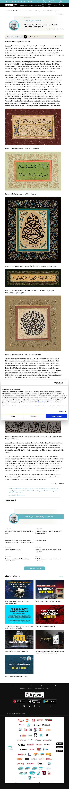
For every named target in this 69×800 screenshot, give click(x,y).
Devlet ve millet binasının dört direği (16, 687)
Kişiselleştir (33, 416)
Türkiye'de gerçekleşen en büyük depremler (49, 611)
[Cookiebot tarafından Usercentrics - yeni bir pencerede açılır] (55, 383)
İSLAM (25, 5)
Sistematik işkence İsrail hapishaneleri (17, 661)
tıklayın (23, 504)
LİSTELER (41, 5)
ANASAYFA (8, 697)
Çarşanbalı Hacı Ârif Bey (12, 559)
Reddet (13, 416)
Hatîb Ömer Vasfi (41, 550)
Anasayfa (8, 11)
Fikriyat (13, 724)
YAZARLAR (29, 5)
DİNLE (56, 5)
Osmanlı (8, 46)
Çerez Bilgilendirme (44, 401)
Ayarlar (61, 411)
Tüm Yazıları (59, 14)
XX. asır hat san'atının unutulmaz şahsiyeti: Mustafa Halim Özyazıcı (41, 11)
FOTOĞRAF (54, 697)
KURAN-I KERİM (39, 697)
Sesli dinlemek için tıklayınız (12, 37)
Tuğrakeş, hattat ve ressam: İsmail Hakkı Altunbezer (48, 560)
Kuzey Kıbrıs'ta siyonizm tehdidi (45, 636)
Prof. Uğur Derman (32, 21)
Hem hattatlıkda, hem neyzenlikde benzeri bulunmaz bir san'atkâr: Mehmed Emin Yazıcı (19, 551)
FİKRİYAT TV (45, 5)
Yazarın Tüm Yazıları (34, 578)
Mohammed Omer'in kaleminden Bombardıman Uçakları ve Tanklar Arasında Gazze (49, 662)
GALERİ (37, 5)
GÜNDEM (15, 697)
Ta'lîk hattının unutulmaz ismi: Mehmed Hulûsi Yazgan (48, 569)
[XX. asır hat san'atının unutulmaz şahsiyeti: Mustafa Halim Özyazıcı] (26, 36)
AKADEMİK (33, 5)
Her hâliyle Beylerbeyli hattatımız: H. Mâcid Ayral (19, 541)
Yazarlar (15, 11)
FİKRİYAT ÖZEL (51, 5)
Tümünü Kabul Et (56, 416)
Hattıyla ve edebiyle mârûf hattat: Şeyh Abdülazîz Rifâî (17, 569)
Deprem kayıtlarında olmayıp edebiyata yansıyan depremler (17, 611)
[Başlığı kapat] (66, 382)
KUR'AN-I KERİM (20, 5)
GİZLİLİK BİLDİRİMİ (39, 699)
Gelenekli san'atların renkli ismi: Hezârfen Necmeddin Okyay (49, 541)
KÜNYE (47, 699)
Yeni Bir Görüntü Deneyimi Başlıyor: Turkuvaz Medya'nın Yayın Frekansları (18, 636)
